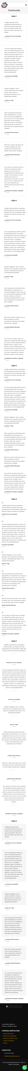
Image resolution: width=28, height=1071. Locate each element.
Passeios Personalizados (9, 1036)
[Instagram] (25, 1)
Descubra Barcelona (8, 1033)
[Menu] (26, 5)
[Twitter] (11, 1068)
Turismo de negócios (8, 1040)
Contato (5, 1043)
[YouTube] (22, 1)
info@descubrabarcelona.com (12, 1056)
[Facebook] (17, 1)
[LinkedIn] (19, 1)
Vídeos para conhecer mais (10, 1038)
